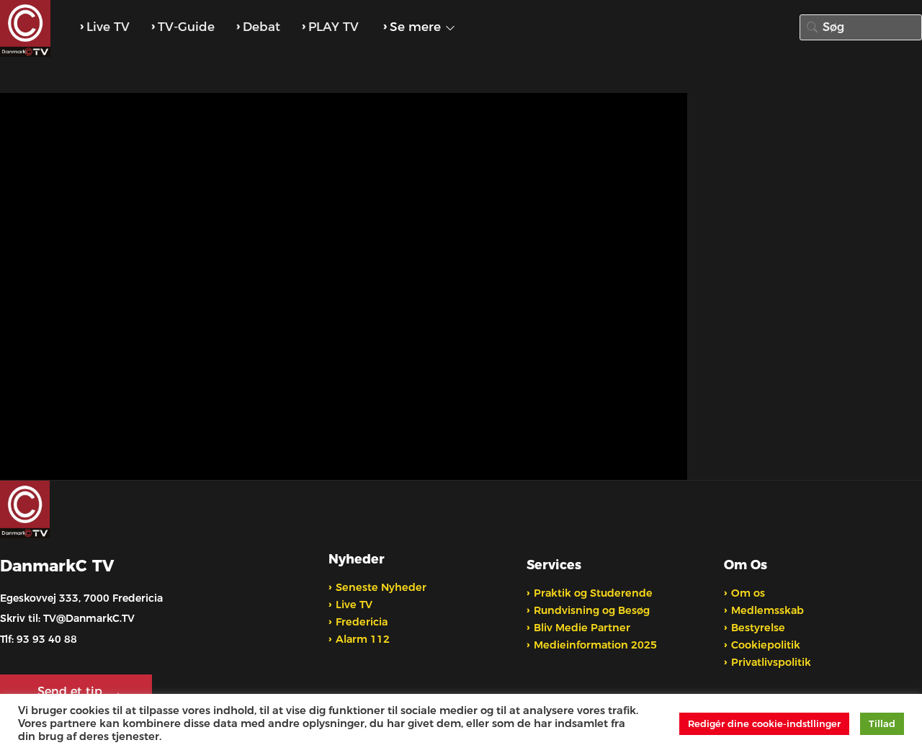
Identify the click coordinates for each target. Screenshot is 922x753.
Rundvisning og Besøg (592, 610)
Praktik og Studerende (593, 593)
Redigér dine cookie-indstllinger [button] (764, 723)
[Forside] (27, 29)
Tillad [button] (882, 723)
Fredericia (362, 621)
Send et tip (71, 691)
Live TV (108, 26)
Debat (261, 26)
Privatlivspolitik (771, 662)
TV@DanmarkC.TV (89, 618)
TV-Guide (186, 26)
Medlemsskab (767, 610)
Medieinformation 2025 (595, 644)
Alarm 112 (363, 639)
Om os (748, 593)
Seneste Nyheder (381, 587)
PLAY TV (333, 26)
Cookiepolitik (765, 644)
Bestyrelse (758, 627)
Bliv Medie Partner (582, 627)
